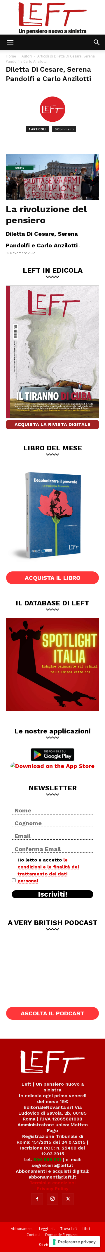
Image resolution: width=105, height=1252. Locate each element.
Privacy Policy (53, 1188)
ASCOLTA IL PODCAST (52, 1013)
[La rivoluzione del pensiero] (52, 177)
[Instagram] (52, 1199)
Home (11, 56)
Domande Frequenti (61, 1234)
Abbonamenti (22, 1228)
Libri (86, 1228)
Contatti (33, 1234)
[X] (68, 1199)
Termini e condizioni (52, 1183)
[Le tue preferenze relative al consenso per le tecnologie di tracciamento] (74, 1241)
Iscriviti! (52, 894)
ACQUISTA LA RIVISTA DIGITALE (52, 424)
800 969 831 (47, 1159)
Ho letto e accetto (48, 870)
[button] (10, 42)
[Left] (52, 17)
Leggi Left (47, 1228)
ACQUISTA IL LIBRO (52, 577)
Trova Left (68, 1228)
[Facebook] (37, 1199)
